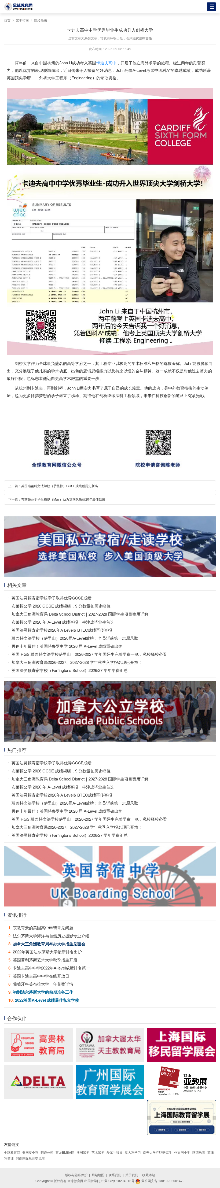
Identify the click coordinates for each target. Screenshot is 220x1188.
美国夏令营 (30, 1152)
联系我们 (114, 1174)
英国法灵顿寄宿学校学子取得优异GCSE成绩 (51, 598)
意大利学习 (133, 1152)
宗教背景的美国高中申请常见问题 (40, 927)
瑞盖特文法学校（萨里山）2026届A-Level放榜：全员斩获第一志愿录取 (75, 638)
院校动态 (40, 20)
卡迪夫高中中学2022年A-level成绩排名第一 (49, 968)
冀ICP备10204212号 (119, 1180)
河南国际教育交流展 (30, 1158)
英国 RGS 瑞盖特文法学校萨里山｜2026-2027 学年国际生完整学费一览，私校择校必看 (89, 654)
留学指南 (22, 20)
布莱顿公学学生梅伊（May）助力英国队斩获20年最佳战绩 (63, 499)
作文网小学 (182, 1152)
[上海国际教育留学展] (181, 1117)
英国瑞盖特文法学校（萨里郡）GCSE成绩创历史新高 (59, 485)
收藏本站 (148, 1174)
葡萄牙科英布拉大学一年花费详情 (40, 984)
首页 (7, 20)
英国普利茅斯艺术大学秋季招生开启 (42, 960)
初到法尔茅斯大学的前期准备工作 (40, 992)
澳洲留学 (82, 1152)
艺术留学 (97, 1152)
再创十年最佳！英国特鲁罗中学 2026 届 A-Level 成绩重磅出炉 (67, 646)
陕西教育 (198, 1152)
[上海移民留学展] (181, 1045)
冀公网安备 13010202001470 (163, 1180)
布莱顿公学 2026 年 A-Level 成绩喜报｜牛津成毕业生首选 (63, 622)
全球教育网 (12, 1152)
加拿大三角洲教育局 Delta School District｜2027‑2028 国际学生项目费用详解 (80, 614)
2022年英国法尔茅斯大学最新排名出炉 (45, 951)
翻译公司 (47, 1152)
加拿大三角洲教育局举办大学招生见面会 (46, 944)
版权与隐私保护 (76, 1174)
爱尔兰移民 (115, 1152)
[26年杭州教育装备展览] (181, 1081)
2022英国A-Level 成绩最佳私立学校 (43, 1000)
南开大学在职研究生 (157, 1152)
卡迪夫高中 (106, 62)
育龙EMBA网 (65, 1152)
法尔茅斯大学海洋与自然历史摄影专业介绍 (48, 935)
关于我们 (131, 1174)
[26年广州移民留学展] (110, 1082)
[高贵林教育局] (38, 1045)
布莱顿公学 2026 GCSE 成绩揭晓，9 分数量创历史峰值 (61, 606)
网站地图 (97, 1174)
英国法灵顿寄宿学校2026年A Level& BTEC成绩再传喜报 (62, 630)
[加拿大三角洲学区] (38, 1082)
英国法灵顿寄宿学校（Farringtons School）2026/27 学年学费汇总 (70, 670)
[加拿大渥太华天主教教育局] (110, 1045)
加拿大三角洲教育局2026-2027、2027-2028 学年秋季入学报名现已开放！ (77, 662)
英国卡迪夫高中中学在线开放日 (38, 976)
